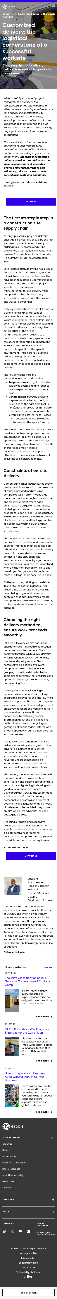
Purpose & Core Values (14, 1162)
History (6, 1150)
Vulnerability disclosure (28, 1272)
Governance (9, 1156)
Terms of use (28, 1267)
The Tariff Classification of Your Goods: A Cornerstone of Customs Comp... (28, 981)
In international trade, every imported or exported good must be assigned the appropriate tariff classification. (36, 997)
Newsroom (8, 1181)
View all (48, 967)
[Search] (47, 6)
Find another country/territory (46, 1233)
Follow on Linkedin (14, 952)
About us (7, 1143)
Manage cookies (28, 1253)
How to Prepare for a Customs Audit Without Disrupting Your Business (25, 1077)
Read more (42, 1017)
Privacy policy (28, 1258)
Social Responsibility (12, 1175)
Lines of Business (11, 1168)
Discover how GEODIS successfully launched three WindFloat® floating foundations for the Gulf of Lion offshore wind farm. (36, 1046)
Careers (6, 1187)
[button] (28, 1292)
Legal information (28, 1262)
